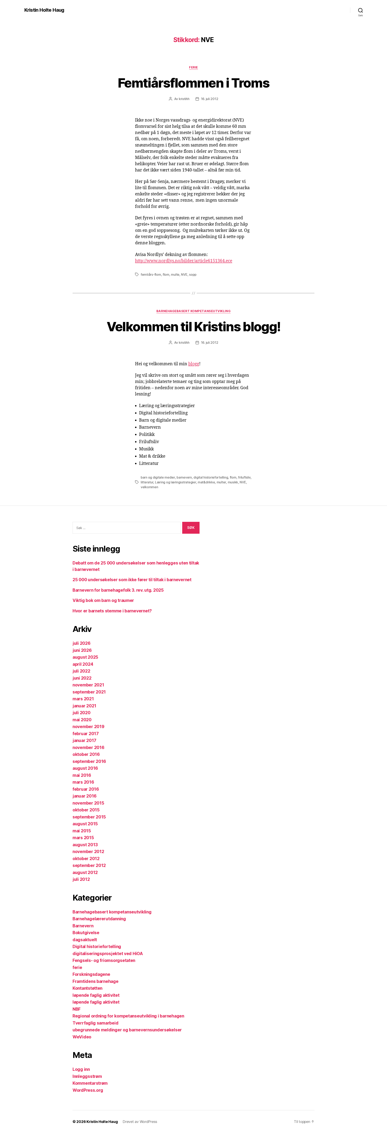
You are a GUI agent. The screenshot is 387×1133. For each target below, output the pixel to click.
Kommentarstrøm (90, 1083)
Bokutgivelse (86, 932)
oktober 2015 (86, 809)
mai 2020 (82, 719)
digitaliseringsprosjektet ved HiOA (108, 953)
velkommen (149, 487)
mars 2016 (83, 782)
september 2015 (89, 816)
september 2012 (89, 865)
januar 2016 (85, 796)
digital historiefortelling (211, 477)
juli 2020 (82, 712)
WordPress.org (88, 1090)
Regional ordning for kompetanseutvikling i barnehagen (128, 1015)
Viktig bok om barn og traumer (103, 600)
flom (166, 274)
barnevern (184, 477)
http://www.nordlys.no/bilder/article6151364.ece (183, 261)
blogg (193, 364)
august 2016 (85, 768)
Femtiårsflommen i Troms (193, 83)
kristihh (184, 99)
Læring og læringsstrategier (175, 482)
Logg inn (81, 1069)
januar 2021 (84, 705)
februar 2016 (86, 789)
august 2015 (85, 823)
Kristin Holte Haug (44, 10)
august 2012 (85, 872)
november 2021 (88, 684)
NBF (77, 1009)
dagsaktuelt (85, 939)
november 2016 (88, 747)
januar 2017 (84, 740)
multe (175, 274)
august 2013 (85, 844)
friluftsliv (244, 477)
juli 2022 (81, 671)
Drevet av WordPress (140, 1122)
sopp (193, 274)
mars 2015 (83, 837)
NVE (184, 274)
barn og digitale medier (158, 477)
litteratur (147, 482)
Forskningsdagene (91, 974)
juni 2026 (82, 650)
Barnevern (83, 925)
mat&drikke (206, 482)
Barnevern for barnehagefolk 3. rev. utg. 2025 (118, 590)
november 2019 (88, 726)
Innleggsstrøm (87, 1076)
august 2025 (85, 657)
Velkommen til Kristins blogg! (194, 326)
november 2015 (88, 803)
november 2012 (88, 851)
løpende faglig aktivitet (96, 995)
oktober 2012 (86, 858)
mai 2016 (82, 775)
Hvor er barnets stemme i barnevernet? (112, 610)
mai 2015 (82, 830)
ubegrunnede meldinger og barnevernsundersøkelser (127, 1029)
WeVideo (82, 1036)
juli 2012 (81, 879)
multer (221, 482)
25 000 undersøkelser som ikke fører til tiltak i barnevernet (132, 579)
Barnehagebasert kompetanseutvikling (193, 311)
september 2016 (89, 761)
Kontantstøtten (87, 988)
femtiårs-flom (151, 274)
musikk (233, 482)
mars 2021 (83, 698)
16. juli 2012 (209, 99)
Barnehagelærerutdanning (99, 918)
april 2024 (83, 664)
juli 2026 (82, 643)
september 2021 (89, 691)
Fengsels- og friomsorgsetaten (104, 960)
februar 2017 (86, 733)
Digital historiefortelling (97, 946)
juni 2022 (82, 678)
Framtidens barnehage (96, 981)
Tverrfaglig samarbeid (95, 1023)
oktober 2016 (86, 754)
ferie (193, 67)
